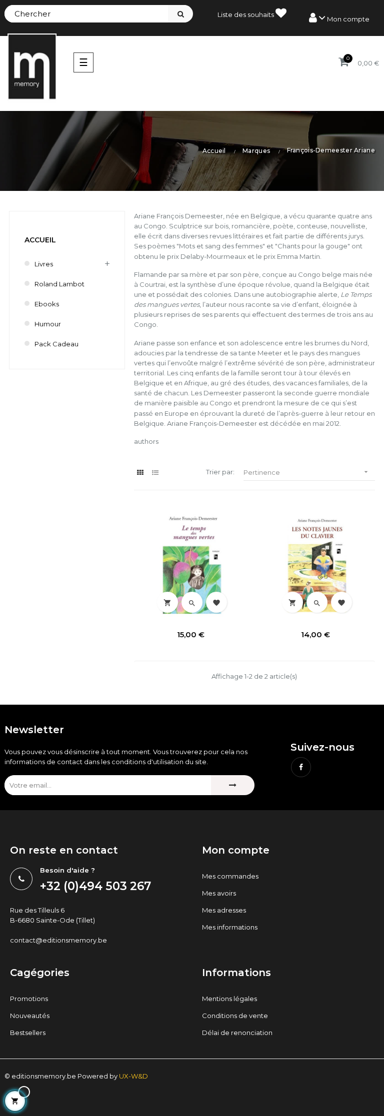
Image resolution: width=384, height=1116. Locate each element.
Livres (43, 264)
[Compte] (339, 17)
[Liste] (155, 472)
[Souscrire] (232, 785)
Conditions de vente (235, 1016)
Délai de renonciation (237, 1033)
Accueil (40, 239)
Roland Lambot (59, 284)
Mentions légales (229, 999)
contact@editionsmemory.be (58, 940)
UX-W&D (133, 1076)
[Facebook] (301, 767)
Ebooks (46, 304)
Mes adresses (224, 910)
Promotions (29, 999)
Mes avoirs (219, 893)
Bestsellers (28, 1033)
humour (47, 324)
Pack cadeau (56, 344)
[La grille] (140, 472)
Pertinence (307, 472)
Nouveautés (30, 1016)
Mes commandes (230, 876)
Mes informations (230, 927)
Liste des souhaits (247, 14)
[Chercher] (180, 13)
